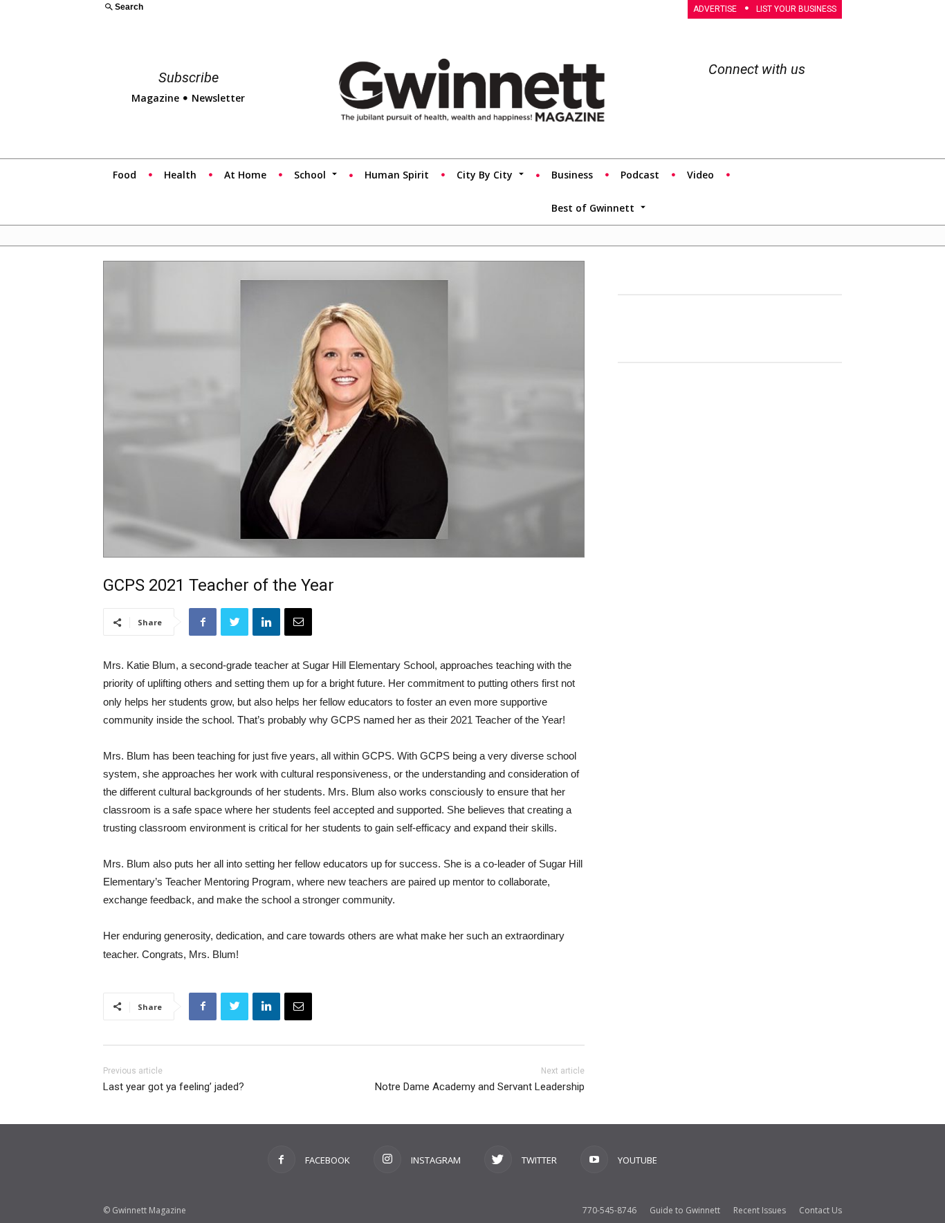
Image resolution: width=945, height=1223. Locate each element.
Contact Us (820, 1210)
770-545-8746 (609, 1210)
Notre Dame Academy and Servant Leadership (480, 1087)
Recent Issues (759, 1210)
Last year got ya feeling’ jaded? (173, 1087)
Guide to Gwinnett (685, 1210)
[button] (279, 8)
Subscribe (188, 77)
